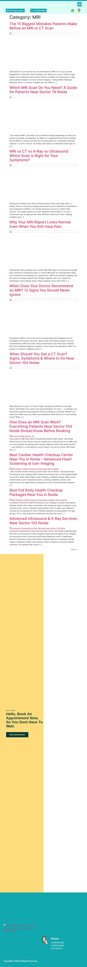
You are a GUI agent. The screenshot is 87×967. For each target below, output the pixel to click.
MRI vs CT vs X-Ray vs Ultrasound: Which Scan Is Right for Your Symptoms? (39, 155)
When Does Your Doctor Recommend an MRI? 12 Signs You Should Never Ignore (41, 290)
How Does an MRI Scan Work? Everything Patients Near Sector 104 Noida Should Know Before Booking (41, 426)
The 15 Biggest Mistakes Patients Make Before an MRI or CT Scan (43, 26)
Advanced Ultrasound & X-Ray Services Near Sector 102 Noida (43, 520)
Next (74, 549)
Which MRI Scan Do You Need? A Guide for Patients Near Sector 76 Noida (43, 89)
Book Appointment (17, 735)
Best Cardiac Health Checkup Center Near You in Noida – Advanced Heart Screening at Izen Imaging (41, 459)
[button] (79, 4)
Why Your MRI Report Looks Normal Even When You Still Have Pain (40, 224)
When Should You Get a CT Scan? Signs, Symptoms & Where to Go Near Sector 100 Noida (42, 358)
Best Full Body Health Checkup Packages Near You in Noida (36, 492)
